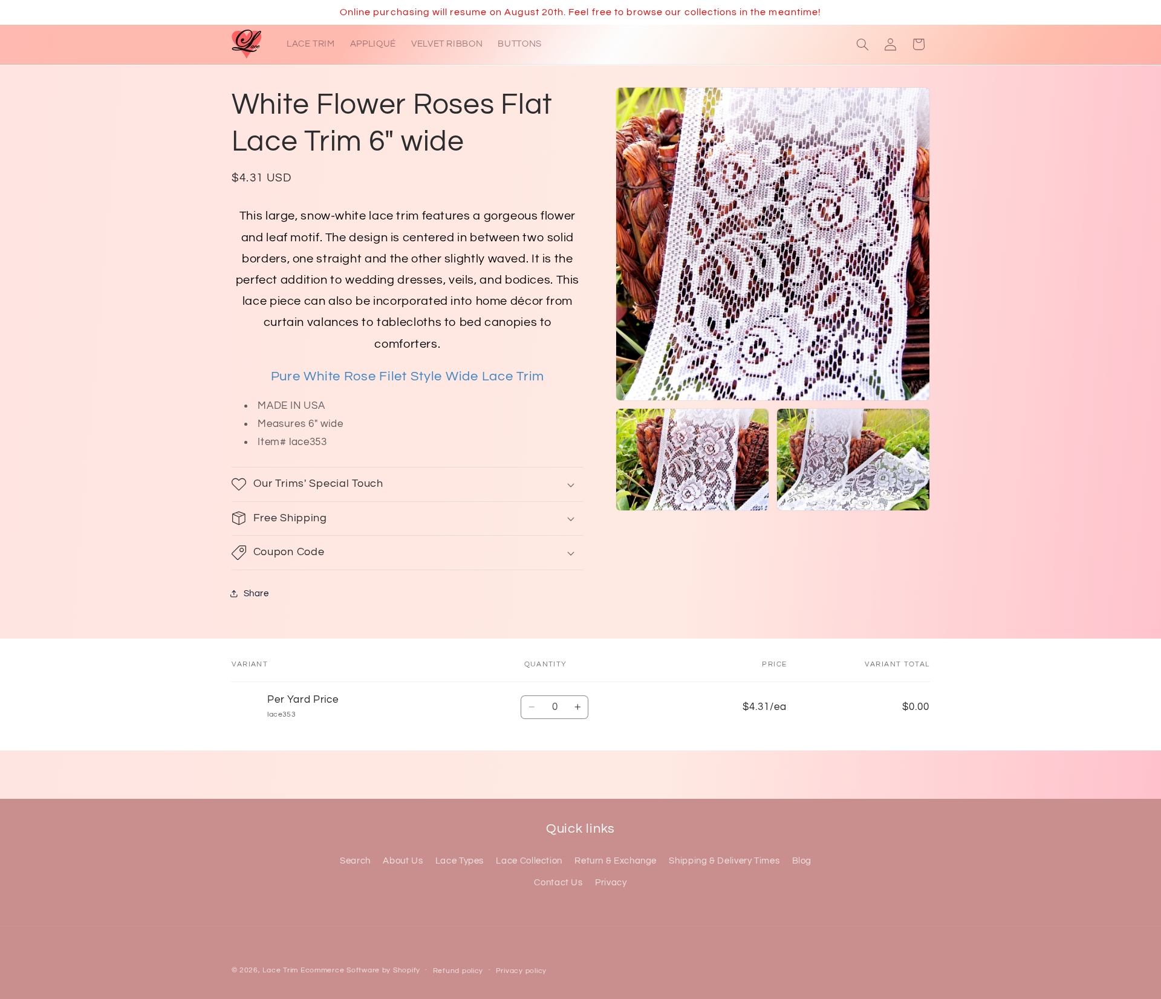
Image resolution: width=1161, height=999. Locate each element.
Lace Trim (280, 970)
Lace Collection (529, 860)
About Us (403, 860)
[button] (862, 44)
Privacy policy (521, 971)
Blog (802, 860)
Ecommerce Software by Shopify (360, 970)
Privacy (610, 882)
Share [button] (256, 592)
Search (355, 860)
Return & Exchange (615, 860)
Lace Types (459, 860)
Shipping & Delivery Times (724, 860)
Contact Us (558, 882)
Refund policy (458, 971)
